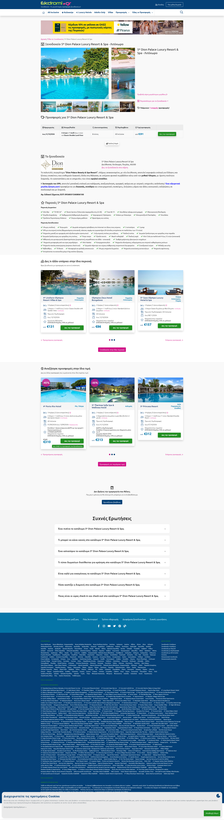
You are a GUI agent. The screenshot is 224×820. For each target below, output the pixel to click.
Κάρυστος (99, 655)
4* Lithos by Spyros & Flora (104, 753)
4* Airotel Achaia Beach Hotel (166, 692)
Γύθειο (150, 648)
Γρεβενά (144, 648)
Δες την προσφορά (167, 134)
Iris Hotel (59, 715)
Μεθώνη (108, 661)
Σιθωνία (151, 669)
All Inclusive (53, 12)
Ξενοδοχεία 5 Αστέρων (168, 644)
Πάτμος (90, 667)
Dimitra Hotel (151, 765)
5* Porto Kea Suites (68, 738)
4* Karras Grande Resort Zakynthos (89, 709)
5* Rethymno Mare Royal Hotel (51, 761)
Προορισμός (122, 12)
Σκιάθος (67, 671)
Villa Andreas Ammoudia (96, 730)
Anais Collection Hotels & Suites (165, 734)
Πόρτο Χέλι (63, 669)
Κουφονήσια (116, 657)
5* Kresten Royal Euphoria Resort (140, 744)
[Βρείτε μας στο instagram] (104, 626)
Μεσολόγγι (116, 661)
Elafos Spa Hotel (169, 773)
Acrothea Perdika (93, 721)
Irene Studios (149, 698)
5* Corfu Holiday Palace (48, 698)
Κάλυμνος (153, 653)
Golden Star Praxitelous (48, 707)
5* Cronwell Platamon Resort (137, 690)
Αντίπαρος (125, 646)
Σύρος (127, 671)
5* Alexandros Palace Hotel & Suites (92, 746)
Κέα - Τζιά (138, 655)
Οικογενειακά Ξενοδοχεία (169, 657)
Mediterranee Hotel (70, 728)
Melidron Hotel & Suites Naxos (158, 732)
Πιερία (134, 667)
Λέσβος (118, 659)
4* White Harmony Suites (86, 753)
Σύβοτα (116, 671)
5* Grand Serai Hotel (119, 690)
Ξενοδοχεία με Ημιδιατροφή (170, 651)
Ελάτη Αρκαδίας (60, 651)
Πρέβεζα (71, 669)
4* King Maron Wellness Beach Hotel (71, 725)
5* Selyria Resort (138, 696)
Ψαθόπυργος (76, 676)
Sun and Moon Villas (112, 730)
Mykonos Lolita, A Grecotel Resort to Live (159, 763)
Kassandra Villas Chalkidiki (89, 773)
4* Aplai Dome (157, 744)
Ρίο (96, 669)
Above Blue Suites (94, 711)
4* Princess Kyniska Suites (109, 725)
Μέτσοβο (140, 661)
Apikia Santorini (94, 751)
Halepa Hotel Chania (159, 755)
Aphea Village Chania (155, 767)
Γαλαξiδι (129, 648)
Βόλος (103, 648)
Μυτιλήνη (108, 663)
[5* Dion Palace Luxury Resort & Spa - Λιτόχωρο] (75, 73)
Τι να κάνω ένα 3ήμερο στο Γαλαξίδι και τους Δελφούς (160, 787)
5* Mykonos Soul (171, 751)
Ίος (71, 653)
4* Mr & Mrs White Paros (116, 732)
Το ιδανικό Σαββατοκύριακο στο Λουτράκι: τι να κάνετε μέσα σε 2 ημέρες (108, 785)
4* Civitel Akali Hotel (165, 746)
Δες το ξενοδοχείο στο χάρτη (115, 167)
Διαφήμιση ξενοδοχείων (134, 619)
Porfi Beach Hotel (82, 761)
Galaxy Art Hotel (99, 723)
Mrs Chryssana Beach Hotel (146, 707)
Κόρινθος (88, 657)
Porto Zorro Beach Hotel (82, 701)
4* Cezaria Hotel (107, 711)
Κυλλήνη (147, 657)
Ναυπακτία (129, 663)
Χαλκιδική (134, 673)
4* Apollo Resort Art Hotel (129, 719)
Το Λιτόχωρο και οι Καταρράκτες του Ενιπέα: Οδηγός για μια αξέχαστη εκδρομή (117, 787)
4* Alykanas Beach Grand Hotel (134, 698)
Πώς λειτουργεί (90, 619)
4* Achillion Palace (133, 738)
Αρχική (43, 39)
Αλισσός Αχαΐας (58, 646)
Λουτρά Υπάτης (56, 661)
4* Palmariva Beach (66, 701)
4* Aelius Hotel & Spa (133, 715)
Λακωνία (96, 659)
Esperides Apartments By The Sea (136, 732)
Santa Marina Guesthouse (154, 773)
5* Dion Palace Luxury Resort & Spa (115, 694)
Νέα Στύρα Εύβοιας (47, 665)
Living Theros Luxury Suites (114, 746)
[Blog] (125, 626)
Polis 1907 (147, 761)
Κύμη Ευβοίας (45, 659)
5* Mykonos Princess (57, 742)
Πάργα (69, 667)
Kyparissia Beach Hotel (125, 728)
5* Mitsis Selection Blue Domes (62, 740)
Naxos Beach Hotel (69, 744)
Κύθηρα (140, 657)
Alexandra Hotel (84, 728)
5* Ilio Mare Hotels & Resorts (145, 692)
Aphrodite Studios (172, 725)
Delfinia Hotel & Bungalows (99, 757)
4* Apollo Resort (133, 757)
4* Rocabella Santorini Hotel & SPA (52, 746)
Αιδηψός (150, 644)
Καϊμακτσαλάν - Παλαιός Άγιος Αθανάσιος (101, 653)
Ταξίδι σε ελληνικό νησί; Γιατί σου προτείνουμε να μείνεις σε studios (62, 785)
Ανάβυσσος (110, 646)
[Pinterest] (119, 626)
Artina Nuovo (45, 742)
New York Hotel (120, 738)
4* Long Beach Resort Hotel (170, 690)
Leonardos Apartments (127, 713)
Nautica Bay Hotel (153, 690)
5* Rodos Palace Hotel (145, 705)
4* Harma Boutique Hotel (138, 742)
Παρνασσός (76, 667)
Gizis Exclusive (45, 740)
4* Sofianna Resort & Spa (62, 765)
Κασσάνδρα (113, 655)
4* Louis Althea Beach (79, 765)
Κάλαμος (136, 653)
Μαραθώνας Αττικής (89, 661)
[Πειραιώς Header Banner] (112, 27)
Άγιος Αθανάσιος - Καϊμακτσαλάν (63, 644)
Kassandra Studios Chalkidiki (70, 773)
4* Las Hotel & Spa (97, 728)
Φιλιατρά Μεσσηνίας (98, 673)
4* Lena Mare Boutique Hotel (148, 746)
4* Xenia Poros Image (63, 696)
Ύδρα (88, 673)
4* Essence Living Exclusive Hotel (131, 730)
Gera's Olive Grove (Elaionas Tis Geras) (168, 721)
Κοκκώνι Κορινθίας (62, 657)
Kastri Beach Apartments (129, 771)
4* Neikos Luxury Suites (155, 713)
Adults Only (99, 12)
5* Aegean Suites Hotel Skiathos (163, 761)
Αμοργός (93, 646)
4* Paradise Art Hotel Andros (73, 703)
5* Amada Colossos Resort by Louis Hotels (54, 767)
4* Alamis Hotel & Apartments (96, 732)
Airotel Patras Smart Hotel (166, 715)
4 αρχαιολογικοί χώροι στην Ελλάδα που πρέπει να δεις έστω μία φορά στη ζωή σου (67, 792)
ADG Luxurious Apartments (77, 713)
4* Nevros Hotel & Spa (48, 734)
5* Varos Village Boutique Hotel (125, 753)
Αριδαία (148, 646)
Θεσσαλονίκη (45, 653)
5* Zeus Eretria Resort (96, 692)
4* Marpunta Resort (95, 705)
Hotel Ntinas (165, 717)
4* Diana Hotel (141, 713)
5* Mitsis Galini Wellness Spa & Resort (53, 690)
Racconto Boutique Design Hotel (81, 723)
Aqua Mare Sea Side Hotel (159, 723)
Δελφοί (43, 651)
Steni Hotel (64, 730)
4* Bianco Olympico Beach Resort (51, 692)
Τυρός (83, 673)
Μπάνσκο (71, 663)
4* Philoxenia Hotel (146, 703)
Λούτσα (73, 661)
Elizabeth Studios (46, 705)
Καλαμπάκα (144, 653)
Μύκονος (93, 663)
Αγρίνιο (126, 644)
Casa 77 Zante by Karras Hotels (157, 736)
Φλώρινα (109, 673)
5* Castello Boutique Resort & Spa (117, 742)
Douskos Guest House (64, 751)
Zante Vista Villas (118, 765)
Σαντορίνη (130, 669)
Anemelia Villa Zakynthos (137, 763)
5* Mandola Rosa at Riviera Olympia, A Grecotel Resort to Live (60, 688)
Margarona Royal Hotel (61, 705)
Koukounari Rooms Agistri (49, 725)
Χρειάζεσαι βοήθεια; (112, 502)
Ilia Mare (59, 734)
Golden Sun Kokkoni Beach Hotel (51, 703)
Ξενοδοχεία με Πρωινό (168, 648)
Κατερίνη (130, 655)
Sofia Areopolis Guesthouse (82, 771)
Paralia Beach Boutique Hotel (68, 717)
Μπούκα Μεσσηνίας (82, 663)
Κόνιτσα (80, 657)
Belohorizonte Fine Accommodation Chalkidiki (132, 767)
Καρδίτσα (74, 655)
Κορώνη (95, 657)
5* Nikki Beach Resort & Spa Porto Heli (53, 709)
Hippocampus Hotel (82, 744)
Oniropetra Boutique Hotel (111, 709)
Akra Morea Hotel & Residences (160, 701)
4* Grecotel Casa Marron (109, 688)
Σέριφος (138, 669)
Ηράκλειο (147, 651)
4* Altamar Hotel (159, 703)
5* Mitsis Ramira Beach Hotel (170, 740)
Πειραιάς (111, 667)
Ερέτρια (94, 651)
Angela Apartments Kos (148, 757)
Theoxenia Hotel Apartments (165, 698)
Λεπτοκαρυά (110, 659)
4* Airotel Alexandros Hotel (156, 725)
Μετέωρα (133, 661)
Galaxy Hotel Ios (46, 732)
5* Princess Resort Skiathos (60, 723)
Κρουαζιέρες (132, 657)
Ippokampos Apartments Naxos (130, 755)
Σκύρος (82, 671)
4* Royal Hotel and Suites (142, 728)
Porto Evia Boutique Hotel (128, 705)
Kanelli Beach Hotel (64, 698)
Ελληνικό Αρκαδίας (73, 651)
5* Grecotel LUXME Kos (126, 688)
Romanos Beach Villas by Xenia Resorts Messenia (56, 771)
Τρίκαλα (56, 673)
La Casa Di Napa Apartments (50, 730)
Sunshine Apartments (98, 717)
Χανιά (140, 673)
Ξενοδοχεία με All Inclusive (169, 653)
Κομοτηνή (73, 657)
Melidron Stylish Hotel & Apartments (110, 773)
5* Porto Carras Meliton (100, 698)
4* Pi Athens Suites (79, 732)
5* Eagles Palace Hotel (84, 755)
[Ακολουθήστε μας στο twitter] (114, 626)
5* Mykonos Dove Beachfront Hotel (52, 753)
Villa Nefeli (141, 740)
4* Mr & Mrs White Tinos (123, 701)
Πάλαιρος (134, 665)
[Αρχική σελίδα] (43, 12)
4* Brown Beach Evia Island (49, 701)
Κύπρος (63, 659)
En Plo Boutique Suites (80, 751)
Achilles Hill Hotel (93, 713)
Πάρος (84, 667)
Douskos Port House (142, 711)
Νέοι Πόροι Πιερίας (61, 665)
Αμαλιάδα (77, 646)
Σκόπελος (75, 671)
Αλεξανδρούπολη (46, 646)
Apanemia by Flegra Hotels (127, 707)
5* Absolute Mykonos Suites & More (52, 719)
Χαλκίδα (126, 673)
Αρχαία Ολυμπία (68, 648)
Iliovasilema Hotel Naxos (48, 759)
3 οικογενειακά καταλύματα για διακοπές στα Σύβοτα (111, 792)
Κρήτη (124, 657)
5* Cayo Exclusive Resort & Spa (50, 738)
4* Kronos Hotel (77, 696)
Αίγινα (139, 644)
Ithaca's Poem (129, 721)
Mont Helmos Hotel (171, 713)
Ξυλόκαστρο (72, 665)
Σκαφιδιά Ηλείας (58, 671)
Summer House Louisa (88, 736)
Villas (110, 12)
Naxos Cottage (140, 759)
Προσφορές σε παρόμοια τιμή (112, 464)
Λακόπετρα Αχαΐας (85, 659)
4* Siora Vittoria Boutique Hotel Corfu (112, 715)
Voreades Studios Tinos (146, 771)
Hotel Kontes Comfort (123, 748)
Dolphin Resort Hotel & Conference (99, 765)
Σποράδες (109, 671)
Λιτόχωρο (152, 659)
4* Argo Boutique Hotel (96, 740)
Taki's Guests (115, 771)
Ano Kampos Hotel (47, 736)
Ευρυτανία (115, 651)
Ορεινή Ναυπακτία (96, 665)
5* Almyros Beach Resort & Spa (51, 744)
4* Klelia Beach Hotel (47, 696)
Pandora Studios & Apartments (50, 769)
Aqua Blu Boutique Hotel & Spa (63, 748)
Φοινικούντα (118, 673)
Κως (68, 659)
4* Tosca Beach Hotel (111, 692)
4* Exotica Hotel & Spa (127, 692)
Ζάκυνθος (134, 651)
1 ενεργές (154, 108)
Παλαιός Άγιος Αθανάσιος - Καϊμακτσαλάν (116, 665)
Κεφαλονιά (44, 657)
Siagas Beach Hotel (116, 698)
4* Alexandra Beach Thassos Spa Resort (73, 721)
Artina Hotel (127, 723)
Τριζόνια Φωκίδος (46, 673)
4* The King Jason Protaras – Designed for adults (152, 769)
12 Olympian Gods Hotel (140, 701)
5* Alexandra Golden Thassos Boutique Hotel (72, 711)
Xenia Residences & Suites (118, 757)
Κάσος (106, 655)
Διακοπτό (50, 651)
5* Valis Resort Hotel (73, 690)
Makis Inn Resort (153, 742)
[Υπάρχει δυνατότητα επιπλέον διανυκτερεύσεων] (70, 305)
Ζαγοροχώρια (125, 651)
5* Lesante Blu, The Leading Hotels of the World (73, 757)
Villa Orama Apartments (127, 734)
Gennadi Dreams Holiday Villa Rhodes (167, 771)
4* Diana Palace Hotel (171, 711)
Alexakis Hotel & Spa (72, 736)
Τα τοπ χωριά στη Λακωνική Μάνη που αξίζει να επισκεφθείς (60, 789)
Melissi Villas (164, 753)
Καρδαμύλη (66, 655)
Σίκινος (43, 671)
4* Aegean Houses (99, 755)
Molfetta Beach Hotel (108, 751)
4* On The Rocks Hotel (126, 759)
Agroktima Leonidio (92, 715)
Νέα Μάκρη (145, 663)
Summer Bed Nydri (121, 763)
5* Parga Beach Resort (169, 728)
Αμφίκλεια (101, 646)
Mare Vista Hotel (108, 701)
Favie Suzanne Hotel (64, 707)
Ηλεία (141, 651)
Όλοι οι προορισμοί (47, 680)
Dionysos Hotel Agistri (152, 748)
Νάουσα (121, 663)
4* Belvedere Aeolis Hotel (141, 723)
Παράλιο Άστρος (60, 667)
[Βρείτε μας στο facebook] (98, 626)
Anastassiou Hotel (110, 728)
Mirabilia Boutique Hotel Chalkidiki (112, 721)
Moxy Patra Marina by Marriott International (103, 707)
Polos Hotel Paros (162, 738)
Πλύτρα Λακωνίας (46, 669)
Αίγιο (144, 644)
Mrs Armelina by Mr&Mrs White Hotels (90, 759)
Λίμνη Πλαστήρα (142, 659)
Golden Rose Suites (139, 717)
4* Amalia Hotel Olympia (80, 707)
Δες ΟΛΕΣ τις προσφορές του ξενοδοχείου (68, 446)
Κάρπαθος (82, 655)
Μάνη (79, 661)
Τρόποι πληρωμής (110, 619)
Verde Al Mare (121, 736)
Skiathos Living (45, 723)
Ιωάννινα (77, 653)
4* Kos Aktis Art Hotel (98, 744)
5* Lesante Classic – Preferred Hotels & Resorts (104, 761)
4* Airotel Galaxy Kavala (149, 709)
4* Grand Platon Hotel (77, 694)
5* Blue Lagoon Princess (160, 694)
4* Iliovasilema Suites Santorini (74, 715)
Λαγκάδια (75, 659)
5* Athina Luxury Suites (148, 738)
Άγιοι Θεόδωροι (46, 644)
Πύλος (78, 669)
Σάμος (124, 669)
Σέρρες (145, 669)
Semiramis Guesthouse (148, 715)
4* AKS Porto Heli (62, 694)
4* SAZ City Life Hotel (111, 705)
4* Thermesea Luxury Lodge (127, 740)
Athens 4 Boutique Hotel (145, 734)
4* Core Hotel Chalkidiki (113, 723)
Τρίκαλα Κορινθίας (66, 673)
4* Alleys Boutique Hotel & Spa (134, 773)
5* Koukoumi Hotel (153, 740)
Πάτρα (96, 667)
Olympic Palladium (152, 753)
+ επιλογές (60, 310)
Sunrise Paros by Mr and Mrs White (158, 759)
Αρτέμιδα (58, 648)
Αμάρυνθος (85, 646)
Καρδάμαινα (56, 655)
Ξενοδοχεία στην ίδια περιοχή (112, 349)
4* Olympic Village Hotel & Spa (155, 696)
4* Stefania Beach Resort (130, 703)
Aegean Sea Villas (71, 753)
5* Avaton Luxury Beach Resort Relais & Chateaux (94, 769)
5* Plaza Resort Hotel (80, 740)
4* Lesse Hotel (96, 701)
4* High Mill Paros (174, 705)
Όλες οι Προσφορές (141, 12)
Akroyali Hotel (71, 709)
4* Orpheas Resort (68, 761)
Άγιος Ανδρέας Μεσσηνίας (83, 644)
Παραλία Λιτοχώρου (47, 667)
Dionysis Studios (84, 717)
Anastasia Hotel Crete (164, 765)
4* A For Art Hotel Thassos (92, 719)
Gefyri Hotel (172, 736)
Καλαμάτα (128, 653)
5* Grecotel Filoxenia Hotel (90, 688)
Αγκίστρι (112, 644)
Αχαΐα (91, 648)
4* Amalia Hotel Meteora (49, 713)
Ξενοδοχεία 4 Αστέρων (168, 646)
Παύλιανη (103, 667)
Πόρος (56, 669)
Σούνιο (88, 671)
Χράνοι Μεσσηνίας (64, 676)
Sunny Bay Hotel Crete (91, 725)
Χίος (55, 676)
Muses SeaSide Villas (160, 705)
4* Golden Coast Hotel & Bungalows (75, 692)
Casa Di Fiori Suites (113, 755)
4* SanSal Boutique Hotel (105, 738)
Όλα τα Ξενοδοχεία (55, 39)
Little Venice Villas (46, 765)
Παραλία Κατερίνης (150, 665)
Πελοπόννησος (120, 667)
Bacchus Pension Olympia (127, 725)
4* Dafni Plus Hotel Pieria (49, 763)
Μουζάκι (53, 663)
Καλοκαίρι (68, 12)
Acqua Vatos (156, 728)
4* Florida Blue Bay (145, 694)
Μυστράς (100, 663)
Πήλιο (128, 667)
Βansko (97, 648)
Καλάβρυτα (119, 653)
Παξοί (140, 665)
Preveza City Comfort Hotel (109, 734)
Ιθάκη (61, 653)
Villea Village (165, 748)
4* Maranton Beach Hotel (94, 694)
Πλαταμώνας (142, 667)
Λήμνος (132, 659)
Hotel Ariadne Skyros (110, 759)
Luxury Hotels (85, 12)
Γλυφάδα (137, 648)
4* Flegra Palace (111, 740)
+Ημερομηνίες (73, 424)
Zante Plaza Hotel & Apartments (94, 696)
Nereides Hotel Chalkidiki (101, 771)
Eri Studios (173, 742)
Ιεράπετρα (54, 653)
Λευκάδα (125, 659)
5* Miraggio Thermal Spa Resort (124, 711)
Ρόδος (101, 669)
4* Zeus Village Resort (69, 769)
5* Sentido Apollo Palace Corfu (76, 742)
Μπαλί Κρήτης (62, 663)
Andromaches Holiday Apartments (153, 751)
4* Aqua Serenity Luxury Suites (135, 765)
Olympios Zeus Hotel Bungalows (74, 734)
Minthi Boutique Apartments (50, 721)
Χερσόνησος (148, 673)
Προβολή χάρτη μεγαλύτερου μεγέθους (151, 94)
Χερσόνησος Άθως (46, 676)
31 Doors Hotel (59, 736)
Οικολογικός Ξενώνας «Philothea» (150, 719)
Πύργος (83, 669)
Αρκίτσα (50, 648)
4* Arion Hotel (132, 694)
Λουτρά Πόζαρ (45, 661)
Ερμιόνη (101, 651)
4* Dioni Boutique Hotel (48, 711)
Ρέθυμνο (90, 669)
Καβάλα (84, 653)
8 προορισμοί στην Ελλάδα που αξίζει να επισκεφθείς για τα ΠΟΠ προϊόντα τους (65, 787)
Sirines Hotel (163, 709)
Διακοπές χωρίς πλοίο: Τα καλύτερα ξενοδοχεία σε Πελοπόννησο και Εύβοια (156, 785)
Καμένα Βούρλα (46, 655)
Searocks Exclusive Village (111, 719)
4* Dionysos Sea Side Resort (67, 759)
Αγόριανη (119, 644)
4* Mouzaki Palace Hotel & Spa (81, 698)
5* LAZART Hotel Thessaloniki (105, 736)
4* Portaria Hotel (156, 711)
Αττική (86, 648)
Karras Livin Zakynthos (66, 763)
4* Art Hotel (141, 753)
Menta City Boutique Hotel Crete (131, 761)
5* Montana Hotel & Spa (103, 690)
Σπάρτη (94, 671)
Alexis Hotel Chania (131, 746)
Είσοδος (161, 5)
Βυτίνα (123, 648)
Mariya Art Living (46, 748)
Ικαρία (66, 653)
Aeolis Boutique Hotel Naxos (131, 709)
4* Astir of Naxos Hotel (48, 755)
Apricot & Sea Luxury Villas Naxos (85, 763)
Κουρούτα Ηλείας (105, 657)
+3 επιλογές (63, 418)
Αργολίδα (141, 646)
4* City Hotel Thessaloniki (49, 717)
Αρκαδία (43, 648)
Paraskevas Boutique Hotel (96, 742)
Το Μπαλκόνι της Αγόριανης (74, 719)
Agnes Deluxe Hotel (92, 734)
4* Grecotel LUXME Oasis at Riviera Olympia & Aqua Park (102, 703)
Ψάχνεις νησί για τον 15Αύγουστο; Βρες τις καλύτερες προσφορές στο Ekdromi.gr (105, 789)
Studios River (141, 725)
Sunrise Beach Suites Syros (166, 757)
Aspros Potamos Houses (105, 763)
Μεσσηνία (125, 661)
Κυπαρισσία (55, 659)
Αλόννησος (68, 646)
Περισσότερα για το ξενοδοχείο (153, 101)
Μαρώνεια (100, 661)
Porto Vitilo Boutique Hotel (79, 705)
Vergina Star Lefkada (150, 730)
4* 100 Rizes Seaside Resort (110, 713)
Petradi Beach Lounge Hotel (66, 755)
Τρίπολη (76, 673)
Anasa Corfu (164, 742)
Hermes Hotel (174, 738)
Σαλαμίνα (108, 669)
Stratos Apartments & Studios (86, 738)
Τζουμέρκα (143, 671)
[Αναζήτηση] (181, 12)
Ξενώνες (164, 655)
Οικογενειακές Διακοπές (168, 659)
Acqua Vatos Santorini (114, 717)
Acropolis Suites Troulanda (136, 736)
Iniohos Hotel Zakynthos (48, 757)
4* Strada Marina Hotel (48, 751)
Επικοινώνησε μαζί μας (68, 619)
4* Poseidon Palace (88, 690)
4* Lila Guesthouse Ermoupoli (50, 773)
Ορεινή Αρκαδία (83, 665)
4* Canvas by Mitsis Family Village (117, 744)
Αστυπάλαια (78, 648)
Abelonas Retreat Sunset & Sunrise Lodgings (101, 767)
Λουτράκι (66, 661)
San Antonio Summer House (78, 730)
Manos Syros (167, 719)
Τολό (155, 671)
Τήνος (150, 671)
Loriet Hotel (173, 723)
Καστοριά (122, 655)
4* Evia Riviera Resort (48, 694)
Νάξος (115, 663)
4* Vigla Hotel (146, 755)
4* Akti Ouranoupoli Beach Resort (52, 728)
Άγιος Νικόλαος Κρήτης (100, 644)
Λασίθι (102, 659)
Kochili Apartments (153, 717)
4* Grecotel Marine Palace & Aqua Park (148, 688)
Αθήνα (133, 644)
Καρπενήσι (91, 655)
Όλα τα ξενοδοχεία (47, 778)
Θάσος (154, 651)
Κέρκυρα (153, 655)
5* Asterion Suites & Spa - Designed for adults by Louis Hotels (94, 748)
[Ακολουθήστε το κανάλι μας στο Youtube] (109, 626)
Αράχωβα (133, 646)
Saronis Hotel (127, 717)
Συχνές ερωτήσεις (158, 619)
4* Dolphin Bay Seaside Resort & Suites (118, 696)
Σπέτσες (101, 671)
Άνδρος (117, 646)
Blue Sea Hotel (161, 707)
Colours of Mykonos (134, 751)
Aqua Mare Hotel (137, 748)
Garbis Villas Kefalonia (48, 715)
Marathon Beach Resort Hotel (144, 721)
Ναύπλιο (137, 663)
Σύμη (122, 671)
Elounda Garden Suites (72, 746)
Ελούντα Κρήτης (85, 651)
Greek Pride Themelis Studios (62, 732)
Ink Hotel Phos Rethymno (77, 767)
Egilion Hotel (62, 713)
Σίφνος (49, 671)
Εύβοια (108, 651)
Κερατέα (145, 655)
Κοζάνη (52, 657)
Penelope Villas (121, 751)
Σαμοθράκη (116, 669)
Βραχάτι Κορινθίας (113, 648)
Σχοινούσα (134, 671)
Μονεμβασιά (45, 663)
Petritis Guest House (165, 730)
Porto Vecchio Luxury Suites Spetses (123, 769)
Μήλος (147, 661)
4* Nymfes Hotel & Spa (173, 703)
